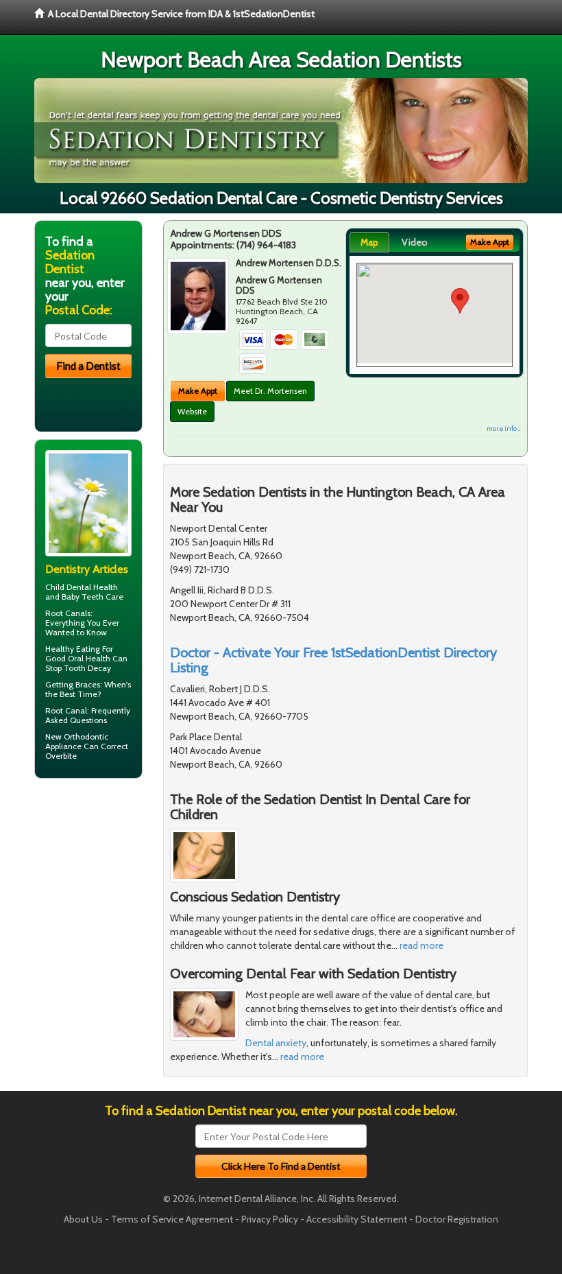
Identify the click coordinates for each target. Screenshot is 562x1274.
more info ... (503, 428)
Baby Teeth (82, 596)
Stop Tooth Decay (78, 668)
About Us (83, 1219)
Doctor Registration (456, 1219)
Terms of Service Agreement (172, 1219)
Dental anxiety (275, 1043)
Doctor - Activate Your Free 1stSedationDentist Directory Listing (333, 660)
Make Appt (197, 391)
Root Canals (67, 613)
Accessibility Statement (356, 1219)
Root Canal (66, 710)
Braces (87, 684)
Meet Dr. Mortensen (270, 391)
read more (421, 945)
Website (192, 411)
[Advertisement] (104, 895)
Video (415, 242)
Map (369, 242)
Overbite (61, 756)
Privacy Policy (269, 1219)
